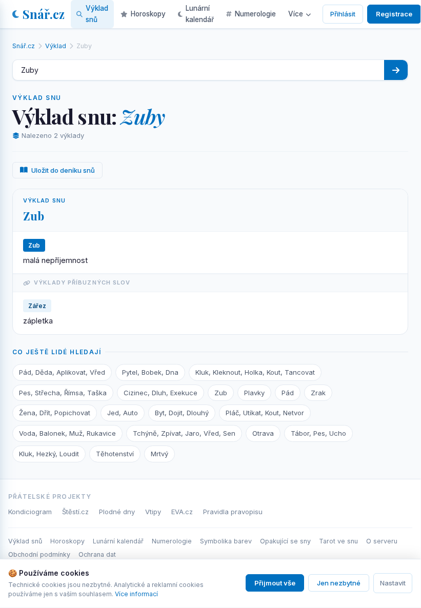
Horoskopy (148, 14)
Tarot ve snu (338, 541)
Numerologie (255, 14)
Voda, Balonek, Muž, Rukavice (67, 433)
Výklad (55, 46)
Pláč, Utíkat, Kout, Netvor (265, 413)
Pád (288, 393)
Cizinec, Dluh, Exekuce (160, 393)
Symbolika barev (226, 541)
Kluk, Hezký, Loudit (49, 454)
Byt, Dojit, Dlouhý (182, 413)
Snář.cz (44, 14)
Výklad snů (97, 14)
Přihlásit (342, 14)
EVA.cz (182, 512)
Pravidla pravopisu (233, 512)
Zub (33, 216)
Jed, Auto (122, 413)
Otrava (263, 433)
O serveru (381, 541)
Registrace (394, 14)
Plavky (254, 393)
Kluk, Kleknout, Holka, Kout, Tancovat (255, 372)
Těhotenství (115, 454)
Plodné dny (117, 512)
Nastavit (393, 583)
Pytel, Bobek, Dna (150, 372)
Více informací (136, 594)
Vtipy (153, 512)
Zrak (318, 393)
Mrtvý (159, 454)
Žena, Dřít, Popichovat (54, 413)
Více (295, 14)
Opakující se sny (285, 541)
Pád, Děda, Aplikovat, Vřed (62, 372)
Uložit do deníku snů (63, 170)
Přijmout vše (274, 583)
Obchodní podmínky (39, 554)
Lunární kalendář (200, 14)
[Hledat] (396, 70)
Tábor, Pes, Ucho (318, 433)
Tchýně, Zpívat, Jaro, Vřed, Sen (184, 433)
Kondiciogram (30, 512)
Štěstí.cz (75, 512)
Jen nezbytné (338, 583)
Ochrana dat (97, 554)
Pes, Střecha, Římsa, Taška (63, 393)
